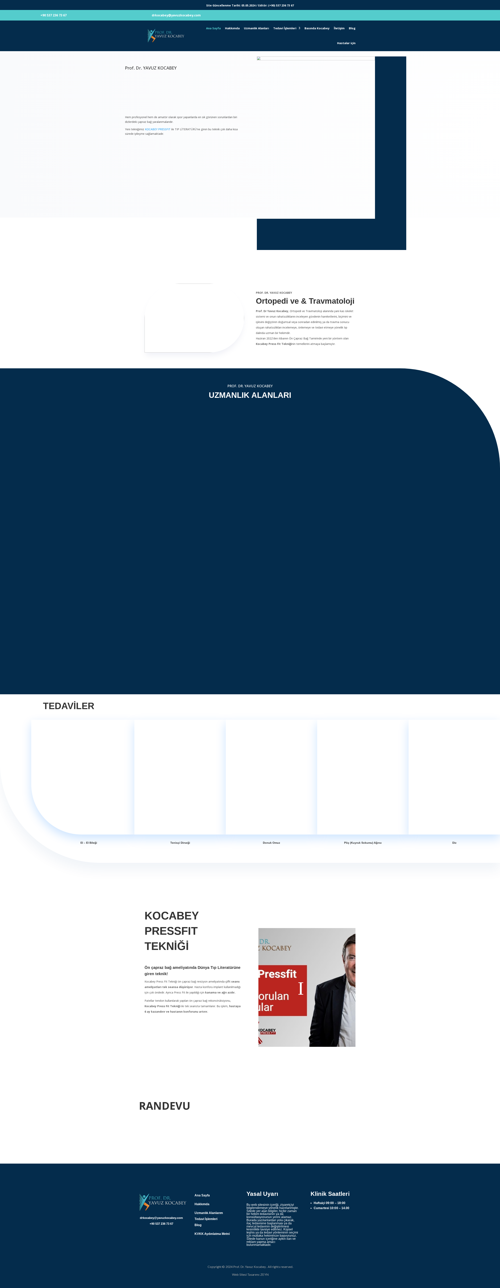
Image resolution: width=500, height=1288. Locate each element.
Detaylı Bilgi (139, 148)
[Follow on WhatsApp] (353, 1222)
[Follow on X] (314, 1222)
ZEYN (264, 1274)
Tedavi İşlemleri (284, 28)
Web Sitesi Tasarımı (245, 1274)
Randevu (136, 161)
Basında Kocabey (316, 28)
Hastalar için (346, 43)
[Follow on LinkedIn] (345, 1222)
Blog (352, 28)
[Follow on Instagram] (329, 1222)
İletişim (339, 28)
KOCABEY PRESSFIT (158, 129)
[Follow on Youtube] (337, 1222)
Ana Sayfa (213, 28)
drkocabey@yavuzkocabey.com (320, 238)
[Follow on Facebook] (321, 1222)
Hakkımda (232, 28)
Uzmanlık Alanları (256, 28)
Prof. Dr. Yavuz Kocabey (249, 1266)
